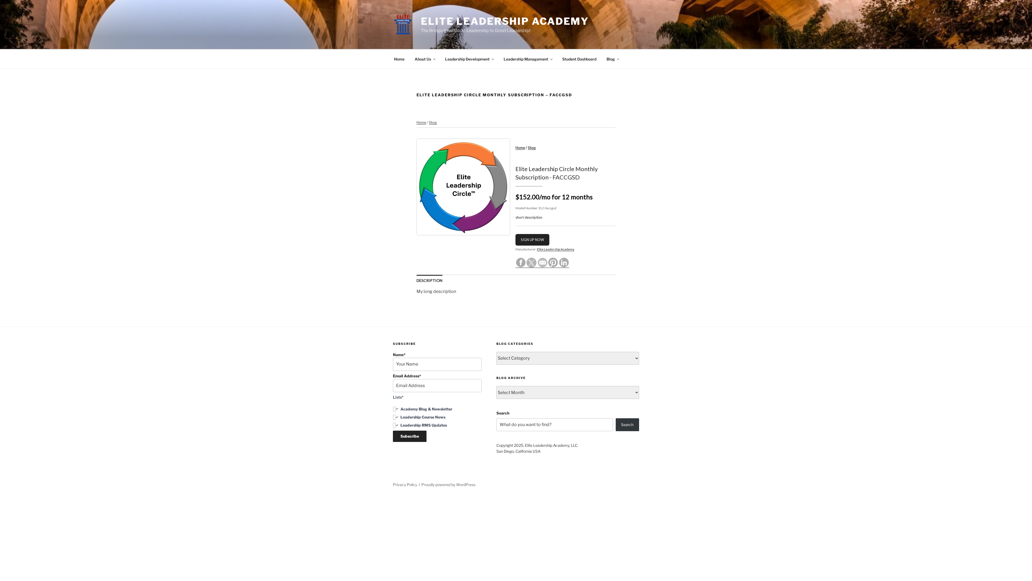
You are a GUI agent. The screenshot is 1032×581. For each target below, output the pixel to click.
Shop (433, 122)
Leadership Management (526, 59)
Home (399, 59)
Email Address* (407, 376)
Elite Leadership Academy (505, 21)
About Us (423, 59)
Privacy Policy (405, 484)
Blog (611, 59)
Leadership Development (467, 59)
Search (502, 413)
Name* (399, 354)
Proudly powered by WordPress (448, 484)
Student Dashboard (579, 59)
